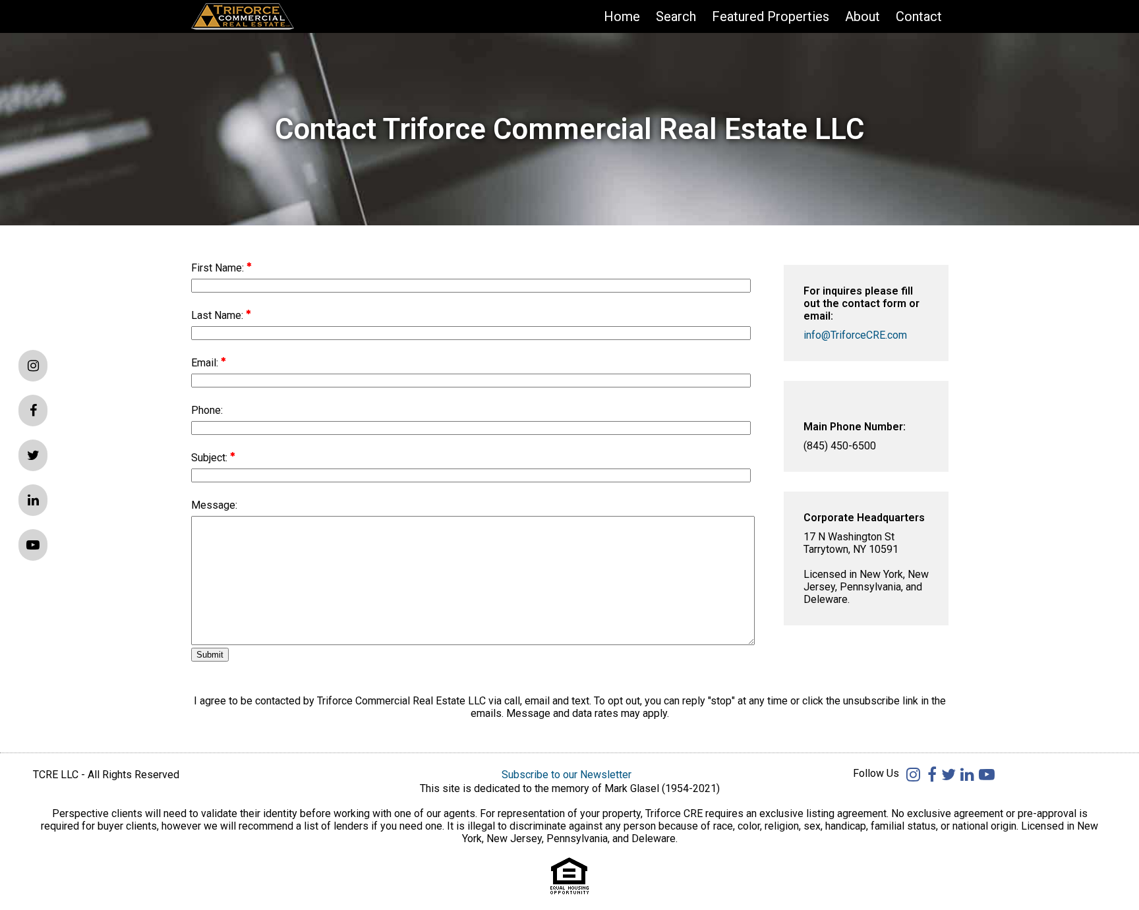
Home (622, 16)
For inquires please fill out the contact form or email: (861, 303)
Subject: (210, 457)
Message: (214, 505)
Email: (206, 362)
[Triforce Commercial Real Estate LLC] (263, 16)
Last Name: (218, 315)
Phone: (207, 410)
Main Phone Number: (854, 426)
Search (676, 16)
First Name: (219, 268)
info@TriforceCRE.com (855, 335)
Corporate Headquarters (864, 517)
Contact (919, 16)
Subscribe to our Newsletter (566, 774)
